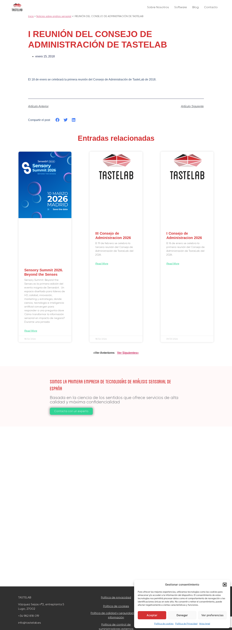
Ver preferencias (212, 615)
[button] (225, 584)
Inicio (31, 16)
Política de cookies (163, 623)
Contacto (211, 7)
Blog (195, 7)
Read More (30, 330)
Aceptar (152, 615)
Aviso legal (204, 623)
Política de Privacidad (186, 623)
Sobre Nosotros (158, 7)
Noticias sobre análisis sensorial (53, 16)
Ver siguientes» (128, 352)
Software (180, 7)
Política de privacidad (116, 597)
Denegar (182, 615)
